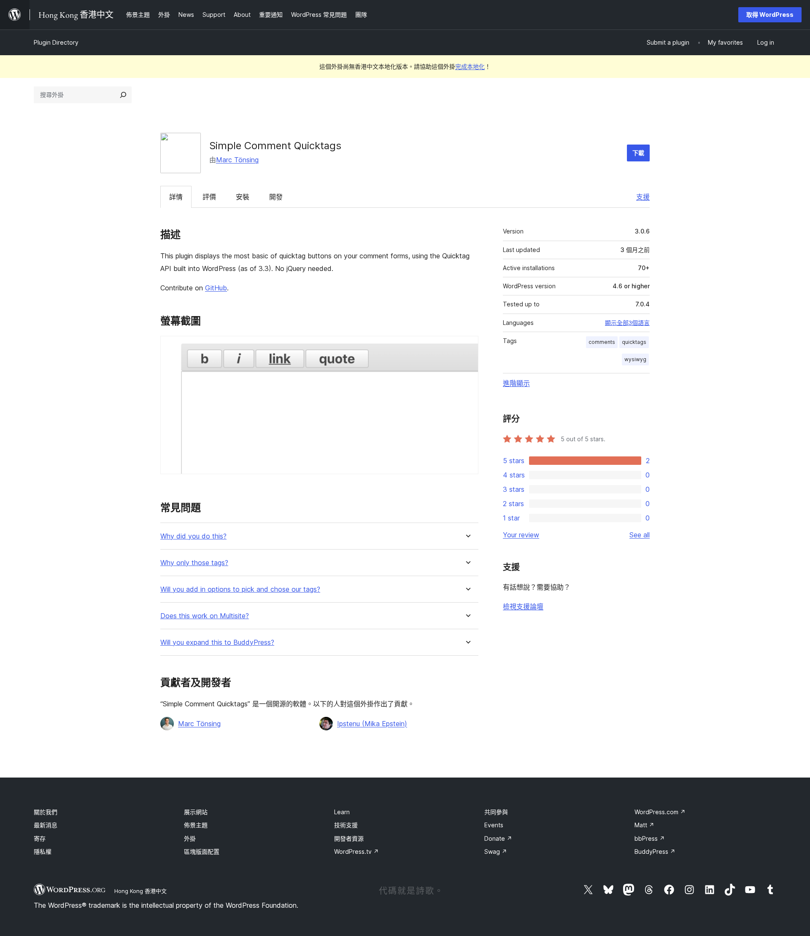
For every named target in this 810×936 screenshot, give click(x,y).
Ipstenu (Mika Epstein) (372, 723)
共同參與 (496, 811)
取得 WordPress (770, 14)
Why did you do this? (193, 536)
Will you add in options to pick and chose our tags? (240, 589)
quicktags (634, 342)
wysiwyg (635, 359)
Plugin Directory (56, 42)
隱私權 (42, 851)
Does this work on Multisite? (204, 616)
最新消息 (45, 825)
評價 (209, 197)
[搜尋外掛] (123, 94)
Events (493, 825)
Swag (495, 851)
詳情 (176, 197)
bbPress (649, 838)
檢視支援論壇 (523, 606)
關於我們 (45, 811)
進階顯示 (516, 383)
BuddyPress (654, 851)
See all (639, 535)
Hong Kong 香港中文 (140, 891)
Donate (498, 838)
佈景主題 (196, 825)
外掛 (190, 838)
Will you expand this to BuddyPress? (217, 642)
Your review (521, 535)
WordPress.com (660, 811)
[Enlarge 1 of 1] (467, 347)
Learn (342, 811)
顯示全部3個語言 (627, 322)
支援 (643, 197)
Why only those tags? (194, 563)
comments (602, 342)
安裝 (242, 197)
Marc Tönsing (237, 160)
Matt (644, 825)
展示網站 (196, 811)
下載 (638, 152)
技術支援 (346, 825)
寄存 (40, 838)
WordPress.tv (356, 851)
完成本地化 (470, 66)
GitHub (216, 288)
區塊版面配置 (201, 851)
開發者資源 (349, 838)
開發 (276, 197)
